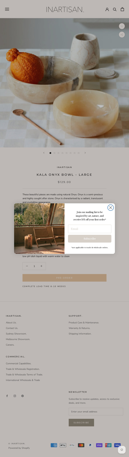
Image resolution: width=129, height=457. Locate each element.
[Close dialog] (111, 208)
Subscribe (90, 238)
